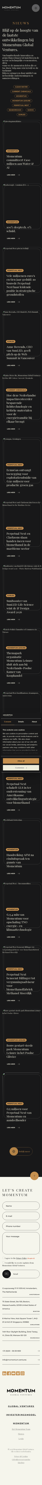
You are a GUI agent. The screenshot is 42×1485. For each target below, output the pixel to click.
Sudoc (31, 110)
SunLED (21, 115)
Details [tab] (21, 722)
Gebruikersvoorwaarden (21, 1459)
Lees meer (11, 175)
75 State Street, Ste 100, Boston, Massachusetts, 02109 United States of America (19, 1305)
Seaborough (15, 110)
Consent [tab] (7, 722)
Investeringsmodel (21, 1415)
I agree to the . (20, 1258)
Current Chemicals (21, 91)
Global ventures (21, 1406)
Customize (19, 768)
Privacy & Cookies (21, 1456)
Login (21, 1438)
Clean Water (21, 87)
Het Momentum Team (21, 1429)
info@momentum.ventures (14, 1360)
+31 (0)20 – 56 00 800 (11, 1351)
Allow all (21, 761)
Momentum (21, 96)
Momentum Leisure (21, 101)
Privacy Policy (21, 1258)
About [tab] (34, 722)
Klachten (21, 1463)
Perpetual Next (21, 105)
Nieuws (21, 1434)
